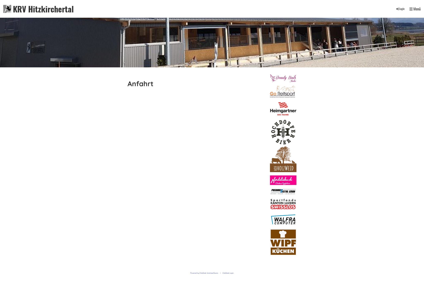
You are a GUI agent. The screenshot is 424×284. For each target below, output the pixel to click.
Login (401, 9)
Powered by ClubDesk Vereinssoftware (204, 273)
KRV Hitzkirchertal (43, 8)
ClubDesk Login (228, 273)
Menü (417, 8)
